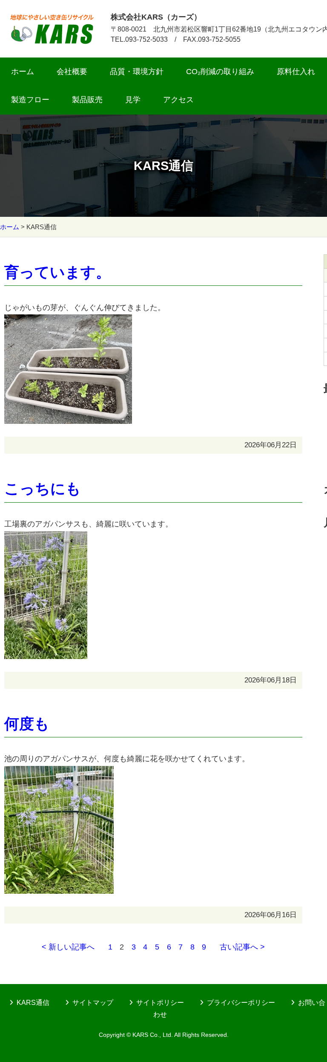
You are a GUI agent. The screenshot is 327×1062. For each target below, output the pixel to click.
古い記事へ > (242, 947)
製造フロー (30, 99)
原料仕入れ (296, 71)
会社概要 (72, 71)
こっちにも (42, 488)
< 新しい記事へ (68, 947)
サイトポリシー (160, 1002)
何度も (26, 723)
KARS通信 (33, 1002)
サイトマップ (92, 1002)
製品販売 (87, 99)
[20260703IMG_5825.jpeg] (59, 772)
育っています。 (57, 272)
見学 (133, 99)
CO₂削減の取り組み (220, 71)
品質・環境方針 (137, 71)
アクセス (178, 99)
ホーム (22, 71)
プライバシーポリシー (241, 1002)
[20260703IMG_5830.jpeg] (68, 321)
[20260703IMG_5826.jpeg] (45, 537)
